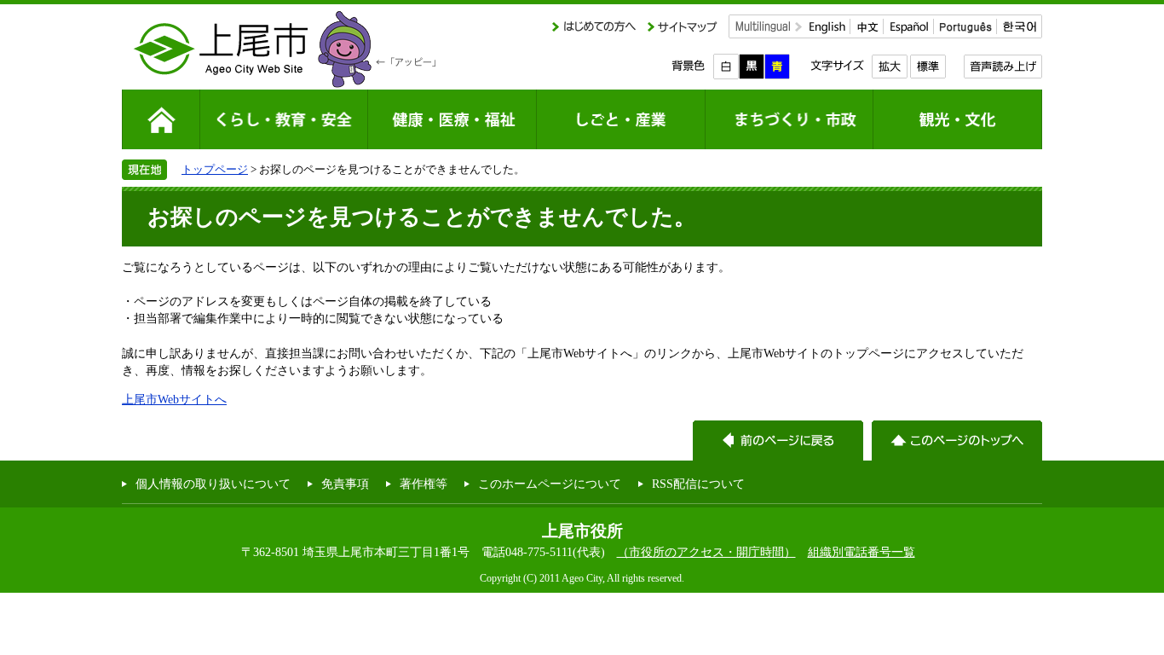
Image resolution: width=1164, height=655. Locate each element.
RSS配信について (698, 483)
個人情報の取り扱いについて (213, 483)
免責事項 (345, 483)
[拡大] (889, 66)
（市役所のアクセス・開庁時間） (706, 552)
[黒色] (751, 66)
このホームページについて (549, 483)
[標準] (927, 66)
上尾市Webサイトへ (174, 399)
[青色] (777, 66)
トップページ (215, 169)
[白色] (726, 66)
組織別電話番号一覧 (861, 552)
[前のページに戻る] (778, 440)
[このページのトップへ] (957, 440)
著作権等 (423, 483)
